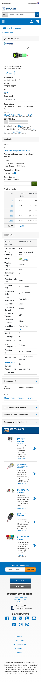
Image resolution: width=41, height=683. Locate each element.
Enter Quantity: (10, 177)
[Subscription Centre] (20, 625)
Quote (22, 226)
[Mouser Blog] (27, 625)
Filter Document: (7, 387)
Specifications (10, 235)
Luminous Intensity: (8, 321)
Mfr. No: (7, 84)
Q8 (20, 330)
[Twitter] (20, 619)
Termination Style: (9, 293)
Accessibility (19, 648)
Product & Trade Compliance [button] (16, 415)
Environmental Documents (15, 407)
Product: (8, 269)
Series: (7, 330)
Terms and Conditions (19, 644)
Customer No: (9, 96)
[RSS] (27, 619)
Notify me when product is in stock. (17, 151)
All (4, 15)
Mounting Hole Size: (10, 280)
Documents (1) (10, 381)
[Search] (37, 14)
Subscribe (30, 569)
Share (10, 73)
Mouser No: (8, 78)
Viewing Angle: (7, 264)
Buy (34, 183)
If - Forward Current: (9, 309)
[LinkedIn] (14, 625)
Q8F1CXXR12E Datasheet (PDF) (19, 115)
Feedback (20, 636)
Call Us (22, 580)
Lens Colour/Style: (9, 299)
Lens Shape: (9, 326)
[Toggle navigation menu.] (3, 21)
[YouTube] (34, 619)
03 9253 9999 (7, 3)
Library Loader (24, 126)
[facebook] (7, 619)
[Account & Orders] (31, 22)
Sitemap (19, 652)
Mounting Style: (8, 286)
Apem (6, 92)
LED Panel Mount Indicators (12, 28)
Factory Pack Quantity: (10, 364)
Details (25, 259)
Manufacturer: (10, 248)
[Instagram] (14, 619)
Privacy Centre (19, 640)
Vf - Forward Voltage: (9, 315)
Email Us (21, 586)
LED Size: (8, 304)
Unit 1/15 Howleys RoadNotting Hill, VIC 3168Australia (19, 600)
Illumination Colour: (9, 274)
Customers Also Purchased (15, 422)
